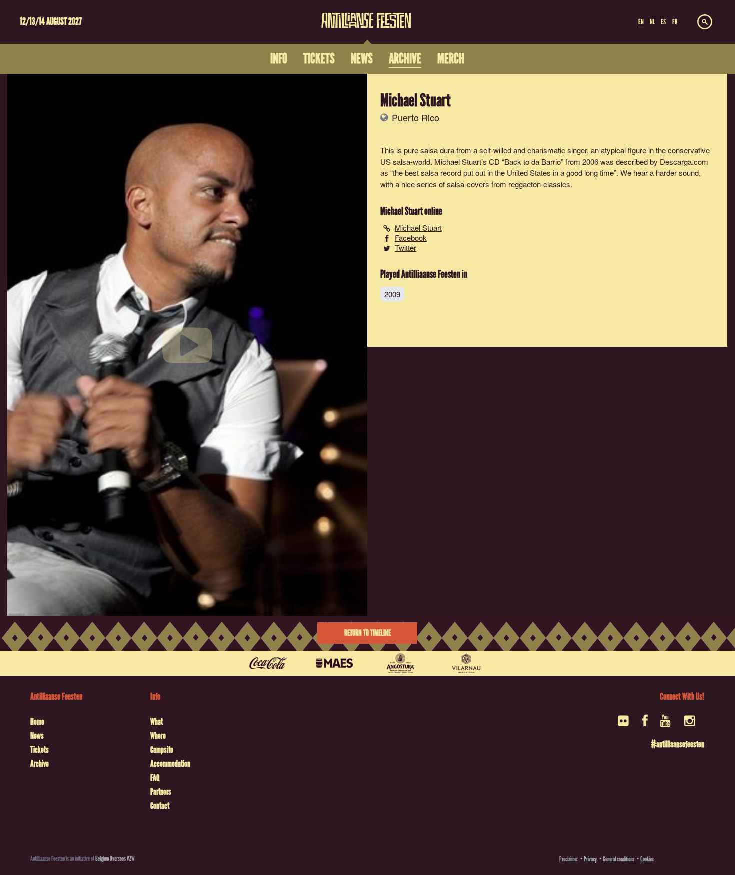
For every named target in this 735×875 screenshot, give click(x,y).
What (156, 721)
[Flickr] (624, 724)
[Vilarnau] (466, 663)
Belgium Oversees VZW (115, 858)
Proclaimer (569, 859)
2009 (392, 294)
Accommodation (170, 763)
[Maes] (334, 663)
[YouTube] (666, 724)
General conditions (618, 859)
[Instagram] (690, 724)
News (37, 735)
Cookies (647, 859)
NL (652, 21)
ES (663, 21)
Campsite (162, 749)
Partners (161, 791)
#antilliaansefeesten (677, 744)
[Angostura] (400, 663)
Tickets (39, 749)
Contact (160, 805)
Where (158, 735)
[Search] (705, 22)
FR (675, 21)
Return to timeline (367, 633)
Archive (39, 763)
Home (37, 721)
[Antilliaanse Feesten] (366, 14)
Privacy (590, 859)
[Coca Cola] (268, 663)
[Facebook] (645, 724)
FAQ (155, 777)
